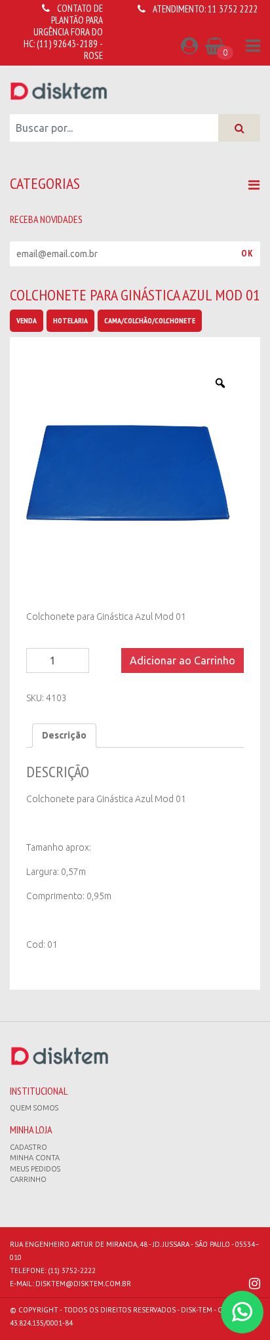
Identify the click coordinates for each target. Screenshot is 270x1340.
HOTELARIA (70, 320)
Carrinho (28, 1179)
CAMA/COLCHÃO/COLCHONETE (149, 320)
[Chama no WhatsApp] (242, 1312)
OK (247, 253)
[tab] (64, 735)
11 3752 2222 (233, 9)
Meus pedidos (35, 1169)
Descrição (64, 735)
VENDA (26, 320)
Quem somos (34, 1108)
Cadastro (28, 1147)
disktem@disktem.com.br (83, 1283)
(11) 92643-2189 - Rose (70, 49)
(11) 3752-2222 (72, 1270)
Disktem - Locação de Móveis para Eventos (59, 90)
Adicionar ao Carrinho (182, 660)
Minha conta (35, 1158)
